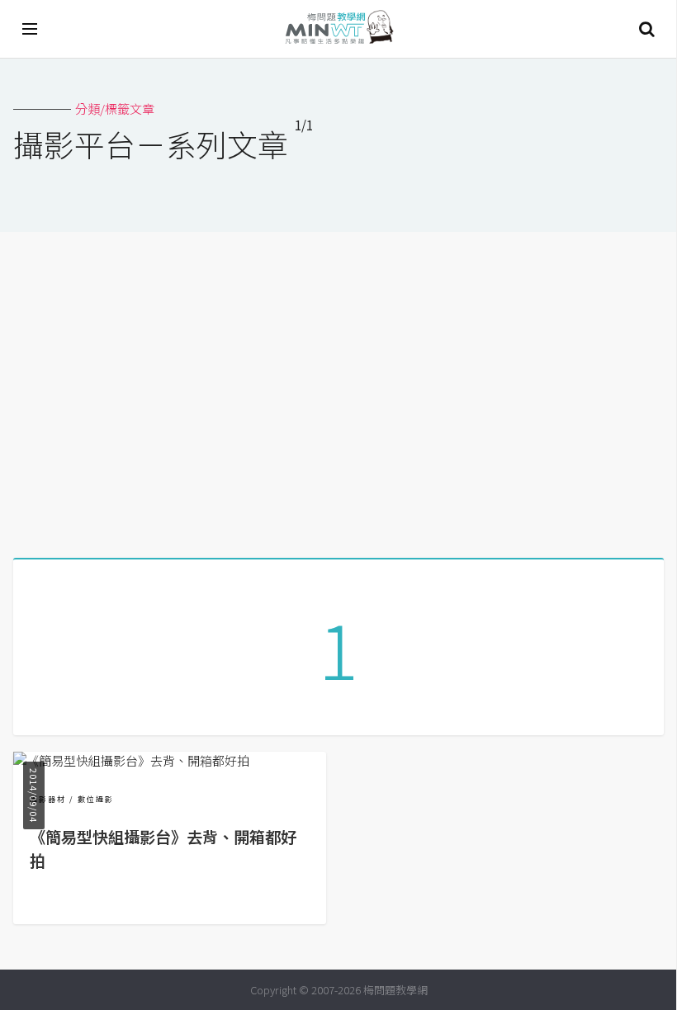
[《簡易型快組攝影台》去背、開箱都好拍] (131, 760)
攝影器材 (48, 799)
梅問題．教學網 (338, 29)
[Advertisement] (338, 388)
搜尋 (646, 29)
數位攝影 (96, 799)
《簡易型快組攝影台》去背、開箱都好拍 (163, 848)
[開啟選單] (30, 29)
